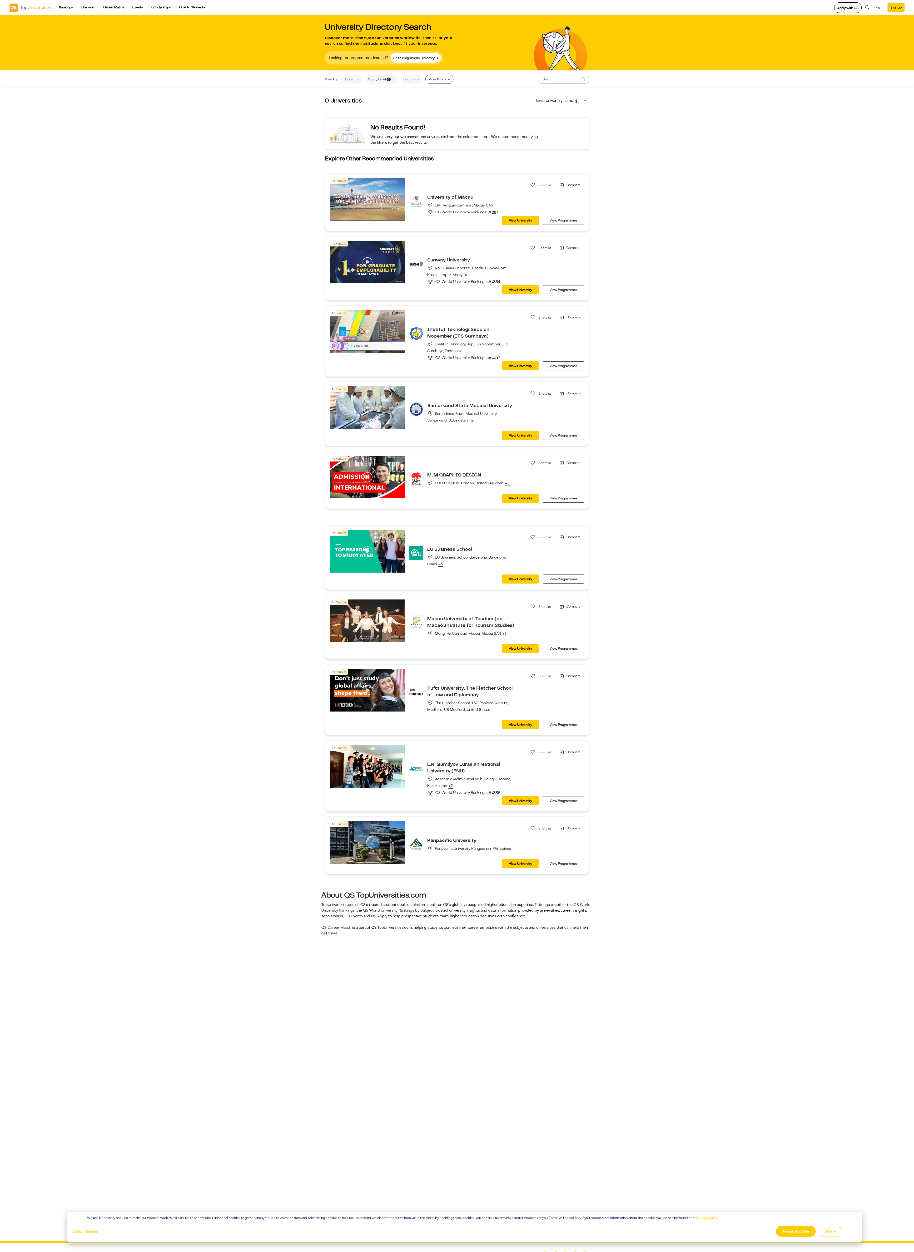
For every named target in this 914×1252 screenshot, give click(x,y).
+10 (508, 483)
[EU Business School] (416, 552)
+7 (450, 786)
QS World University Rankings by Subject (398, 910)
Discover (88, 7)
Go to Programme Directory (414, 58)
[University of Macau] (416, 200)
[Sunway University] (416, 263)
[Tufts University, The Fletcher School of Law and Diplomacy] (416, 691)
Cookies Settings (86, 1231)
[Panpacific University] (416, 844)
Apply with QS (848, 8)
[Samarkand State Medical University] (416, 409)
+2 (471, 420)
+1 (504, 633)
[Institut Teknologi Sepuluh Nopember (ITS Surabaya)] (416, 333)
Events (137, 7)
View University (520, 220)
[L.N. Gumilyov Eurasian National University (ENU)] (416, 768)
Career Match (113, 7)
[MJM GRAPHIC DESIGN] (416, 478)
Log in (878, 7)
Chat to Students (192, 7)
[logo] (30, 7)
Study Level (378, 79)
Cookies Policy (707, 1218)
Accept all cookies (796, 1231)
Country (409, 79)
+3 (440, 564)
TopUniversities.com (338, 904)
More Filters (437, 79)
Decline (830, 1231)
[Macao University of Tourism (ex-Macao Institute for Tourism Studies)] (416, 622)
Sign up (896, 7)
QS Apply (379, 916)
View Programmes (563, 220)
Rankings (66, 7)
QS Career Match (336, 927)
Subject (350, 79)
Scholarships (161, 7)
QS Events (354, 916)
